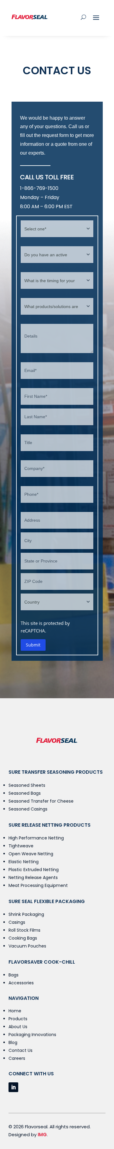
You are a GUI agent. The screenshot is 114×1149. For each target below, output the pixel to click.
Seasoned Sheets (27, 785)
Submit (33, 645)
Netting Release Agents (33, 877)
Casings (17, 922)
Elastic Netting (24, 862)
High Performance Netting (36, 838)
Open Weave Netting (31, 854)
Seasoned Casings (28, 809)
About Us (18, 1027)
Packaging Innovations (32, 1035)
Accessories (21, 983)
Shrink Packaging (26, 914)
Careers (17, 1058)
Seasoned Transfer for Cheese (41, 801)
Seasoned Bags (25, 793)
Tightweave (21, 846)
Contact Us (21, 1050)
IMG (42, 1134)
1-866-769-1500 (39, 188)
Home (15, 1011)
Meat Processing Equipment (38, 885)
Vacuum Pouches (27, 946)
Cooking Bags (23, 938)
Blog (13, 1042)
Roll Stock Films (24, 930)
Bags (14, 975)
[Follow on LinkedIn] (13, 1087)
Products (18, 1019)
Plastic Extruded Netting (34, 870)
